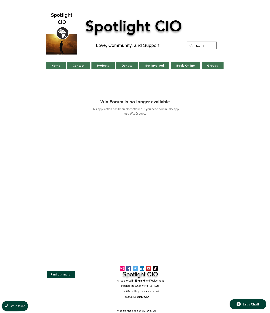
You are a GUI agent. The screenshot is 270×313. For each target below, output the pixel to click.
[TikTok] (155, 268)
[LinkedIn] (142, 268)
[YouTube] (148, 268)
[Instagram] (122, 268)
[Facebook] (128, 268)
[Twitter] (135, 268)
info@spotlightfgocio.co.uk (140, 291)
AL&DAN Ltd (149, 310)
